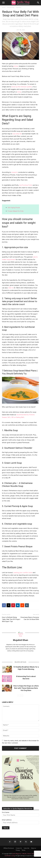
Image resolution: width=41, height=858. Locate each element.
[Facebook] (4, 605)
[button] (3, 2)
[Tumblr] (27, 605)
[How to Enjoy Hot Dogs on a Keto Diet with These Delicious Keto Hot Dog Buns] (7, 688)
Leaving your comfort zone (22, 572)
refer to (10, 288)
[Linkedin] (18, 605)
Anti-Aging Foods (14, 207)
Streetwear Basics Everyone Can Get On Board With (29, 618)
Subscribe (26, 848)
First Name (5, 812)
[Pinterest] (13, 605)
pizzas (16, 66)
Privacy (18, 850)
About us (33, 848)
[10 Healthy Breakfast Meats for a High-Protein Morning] (7, 669)
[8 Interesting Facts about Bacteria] (7, 678)
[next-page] (21, 695)
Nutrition (18, 7)
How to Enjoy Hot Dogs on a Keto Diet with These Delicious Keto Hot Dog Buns (26, 688)
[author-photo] (20, 636)
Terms (23, 850)
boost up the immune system (21, 87)
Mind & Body (10, 7)
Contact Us (19, 848)
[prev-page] (18, 695)
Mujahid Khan (20, 639)
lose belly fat (17, 134)
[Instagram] (15, 842)
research (14, 172)
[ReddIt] (22, 605)
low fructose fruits (25, 185)
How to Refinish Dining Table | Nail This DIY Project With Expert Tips (11, 619)
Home (3, 7)
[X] (9, 605)
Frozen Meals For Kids (15, 211)
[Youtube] (31, 842)
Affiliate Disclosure (8, 848)
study (19, 92)
